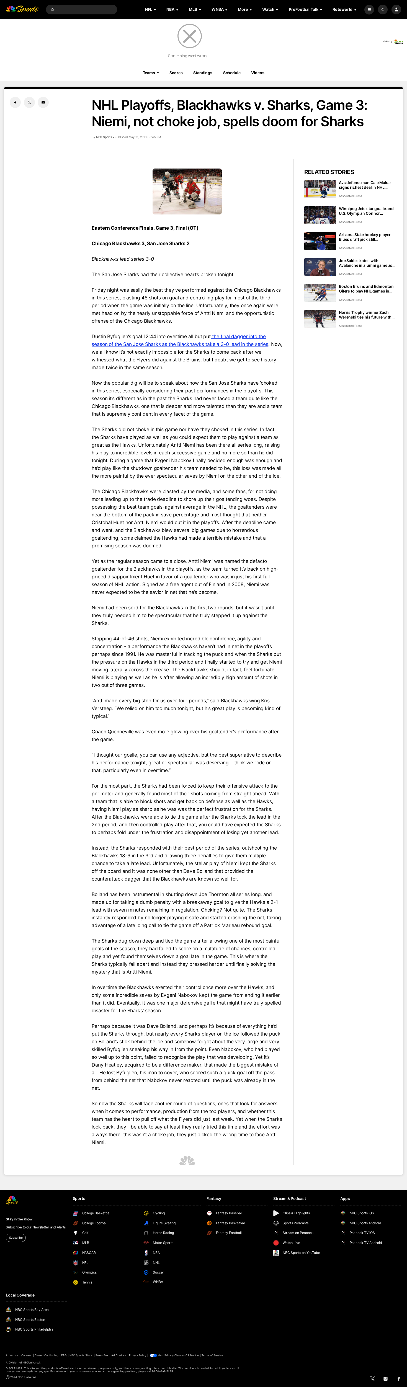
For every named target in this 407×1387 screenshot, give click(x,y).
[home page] (22, 9)
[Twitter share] (29, 102)
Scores (175, 72)
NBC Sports (104, 137)
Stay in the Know (19, 1219)
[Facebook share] (15, 102)
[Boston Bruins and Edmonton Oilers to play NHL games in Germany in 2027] (320, 293)
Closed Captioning (46, 1355)
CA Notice (192, 1355)
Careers (26, 1355)
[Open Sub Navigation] (155, 9)
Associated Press (350, 196)
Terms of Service (212, 1355)
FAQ (63, 1355)
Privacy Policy (137, 1355)
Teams (149, 72)
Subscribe (16, 1237)
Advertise (12, 1355)
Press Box (102, 1355)
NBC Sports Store (81, 1355)
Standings (202, 72)
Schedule (232, 72)
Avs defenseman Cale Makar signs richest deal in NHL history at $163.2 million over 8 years (367, 185)
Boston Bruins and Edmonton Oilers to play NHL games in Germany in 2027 (366, 288)
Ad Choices (118, 1355)
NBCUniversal (31, 1362)
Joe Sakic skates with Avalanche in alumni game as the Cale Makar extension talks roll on (367, 263)
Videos (257, 72)
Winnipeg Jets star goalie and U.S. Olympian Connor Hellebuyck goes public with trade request (366, 211)
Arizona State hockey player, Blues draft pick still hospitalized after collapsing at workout (367, 237)
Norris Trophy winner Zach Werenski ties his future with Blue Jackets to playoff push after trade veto (365, 314)
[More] (369, 9)
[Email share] (43, 102)
